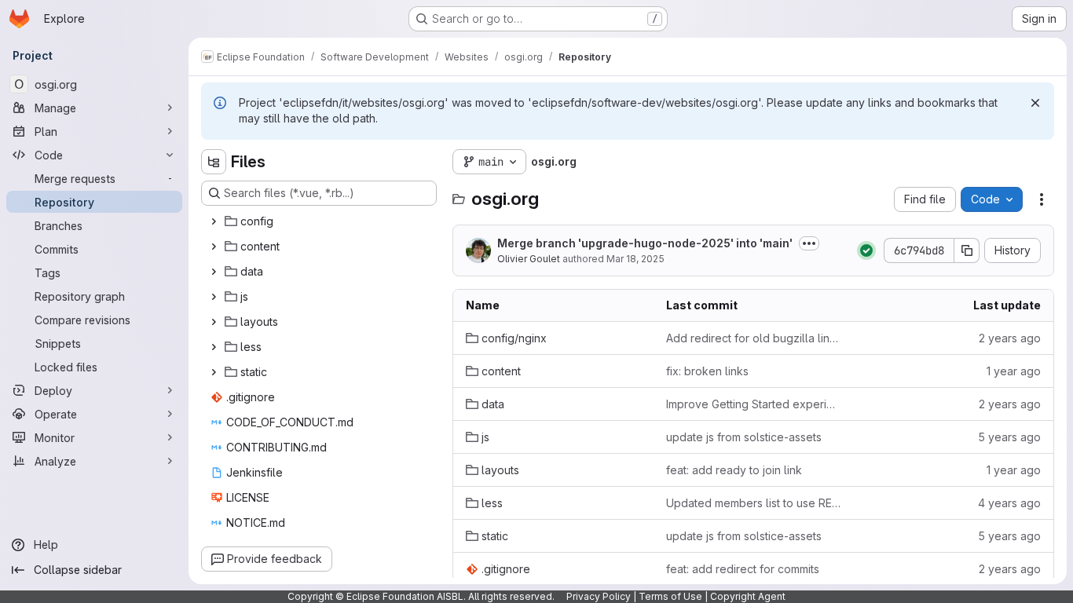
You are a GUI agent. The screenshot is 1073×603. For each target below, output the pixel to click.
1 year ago (1014, 371)
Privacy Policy (598, 596)
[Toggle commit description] (809, 243)
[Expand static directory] (213, 372)
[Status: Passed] (866, 250)
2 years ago (1010, 338)
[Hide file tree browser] (213, 161)
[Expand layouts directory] (213, 321)
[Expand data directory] (213, 271)
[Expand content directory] (213, 246)
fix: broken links (707, 371)
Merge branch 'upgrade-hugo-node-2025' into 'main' (645, 243)
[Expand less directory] (213, 347)
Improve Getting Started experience (753, 404)
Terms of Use (670, 596)
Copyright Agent (748, 596)
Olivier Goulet (528, 259)
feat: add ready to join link (734, 470)
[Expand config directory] (213, 221)
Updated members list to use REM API (753, 503)
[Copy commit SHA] (967, 250)
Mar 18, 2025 (635, 259)
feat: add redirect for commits (742, 569)
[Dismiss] (1035, 102)
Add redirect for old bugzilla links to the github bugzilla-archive (753, 338)
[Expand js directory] (213, 296)
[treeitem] (320, 221)
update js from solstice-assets (744, 437)
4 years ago (1009, 503)
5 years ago (1009, 437)
